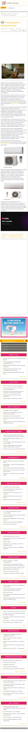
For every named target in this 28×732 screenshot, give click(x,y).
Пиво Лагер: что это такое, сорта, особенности (13, 620)
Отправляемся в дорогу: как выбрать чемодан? (13, 573)
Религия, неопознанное (21, 671)
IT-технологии (15, 13)
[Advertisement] (14, 47)
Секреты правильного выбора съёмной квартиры (13, 468)
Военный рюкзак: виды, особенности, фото (12, 622)
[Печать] (23, 30)
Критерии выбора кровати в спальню (11, 536)
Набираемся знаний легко (9, 664)
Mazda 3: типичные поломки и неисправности (13, 385)
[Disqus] (14, 258)
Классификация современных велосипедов (12, 691)
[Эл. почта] (25, 30)
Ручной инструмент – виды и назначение (12, 717)
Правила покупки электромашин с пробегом (12, 398)
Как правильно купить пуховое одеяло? (12, 415)
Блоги (8, 13)
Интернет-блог (23, 526)
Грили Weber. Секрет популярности (11, 410)
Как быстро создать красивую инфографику (13, 522)
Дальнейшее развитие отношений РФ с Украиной (14, 668)
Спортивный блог (22, 697)
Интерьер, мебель (22, 551)
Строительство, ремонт (21, 451)
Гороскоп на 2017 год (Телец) (9, 662)
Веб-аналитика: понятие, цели (9, 524)
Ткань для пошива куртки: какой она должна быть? (14, 611)
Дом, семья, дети (22, 425)
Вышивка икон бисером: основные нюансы (12, 660)
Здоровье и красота (21, 502)
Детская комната (7, 541)
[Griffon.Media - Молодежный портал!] (12, 2)
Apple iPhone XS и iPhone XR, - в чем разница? (13, 648)
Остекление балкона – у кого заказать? (11, 711)
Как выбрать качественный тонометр (11, 487)
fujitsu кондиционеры (5, 143)
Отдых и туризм (22, 576)
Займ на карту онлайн (8, 592)
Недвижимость (22, 477)
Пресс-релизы (23, 723)
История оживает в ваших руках (10, 666)
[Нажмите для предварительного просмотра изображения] (13, 71)
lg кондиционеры (15, 103)
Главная (4, 13)
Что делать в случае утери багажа (10, 571)
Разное (24, 625)
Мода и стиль (23, 376)
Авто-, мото (23, 401)
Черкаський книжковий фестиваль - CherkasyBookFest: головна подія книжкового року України (14, 708)
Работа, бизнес (22, 602)
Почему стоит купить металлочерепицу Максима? (14, 448)
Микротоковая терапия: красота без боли (12, 499)
